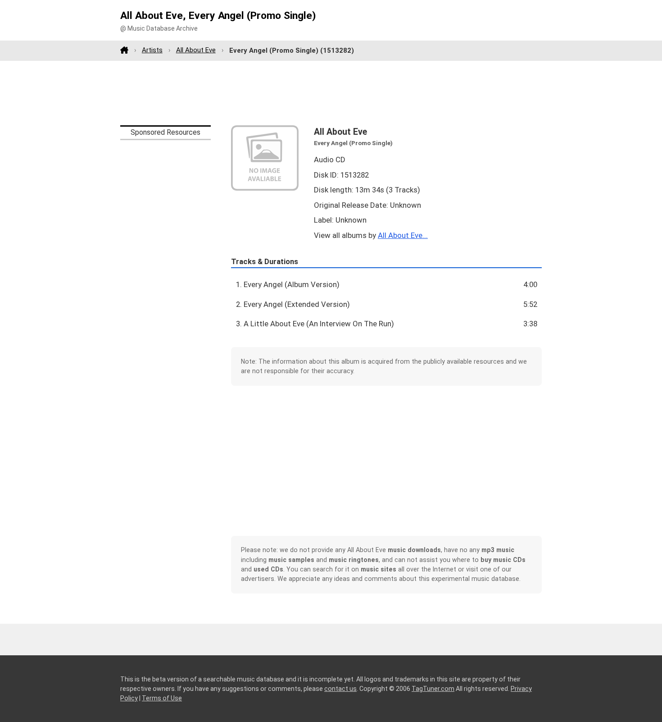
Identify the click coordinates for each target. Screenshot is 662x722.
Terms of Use (162, 698)
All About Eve (196, 50)
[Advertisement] (331, 93)
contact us (340, 688)
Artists (152, 50)
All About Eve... (403, 235)
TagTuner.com (433, 688)
